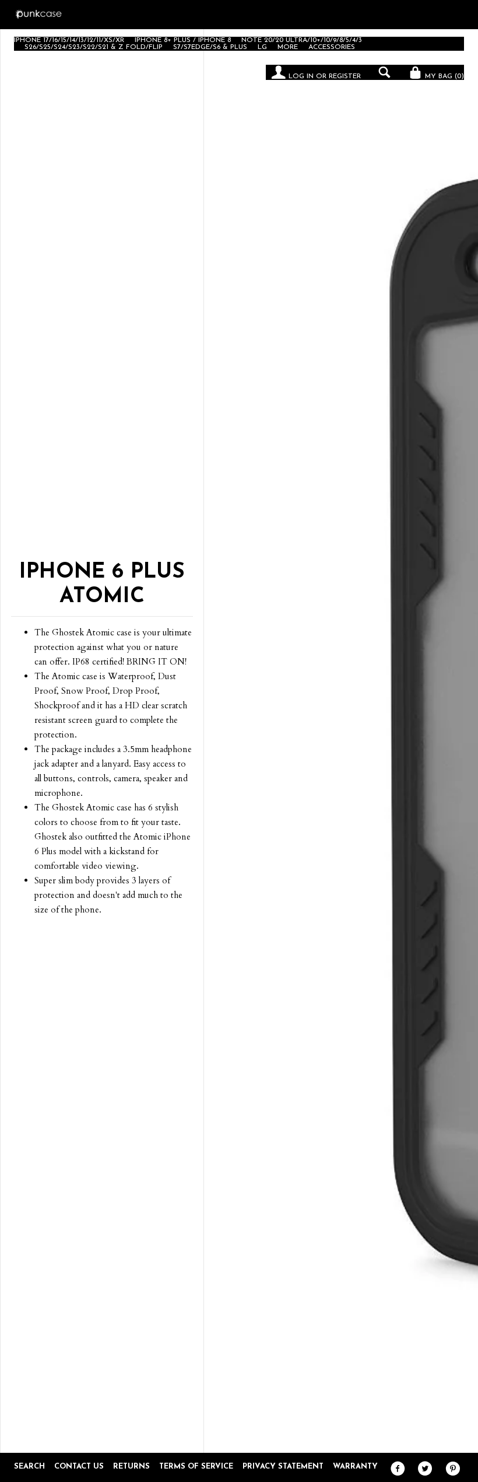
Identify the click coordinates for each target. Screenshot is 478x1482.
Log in (301, 76)
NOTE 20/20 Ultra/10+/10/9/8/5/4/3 (301, 40)
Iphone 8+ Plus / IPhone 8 (183, 40)
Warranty (355, 1466)
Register (345, 76)
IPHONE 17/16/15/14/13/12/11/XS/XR (69, 40)
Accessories (331, 47)
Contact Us (79, 1466)
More (287, 47)
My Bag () (443, 76)
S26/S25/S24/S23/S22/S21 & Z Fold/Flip (93, 47)
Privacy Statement (283, 1466)
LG (262, 47)
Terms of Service (196, 1466)
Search (29, 1466)
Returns (131, 1466)
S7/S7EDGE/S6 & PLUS (210, 47)
